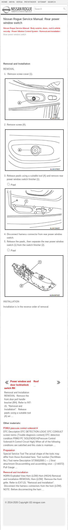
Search (52, 2)
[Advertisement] (34, 49)
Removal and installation (49, 31)
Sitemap (42, 2)
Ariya (11, 2)
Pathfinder (30, 2)
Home (4, 2)
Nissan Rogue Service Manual (16, 28)
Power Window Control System (25, 31)
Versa (19, 2)
